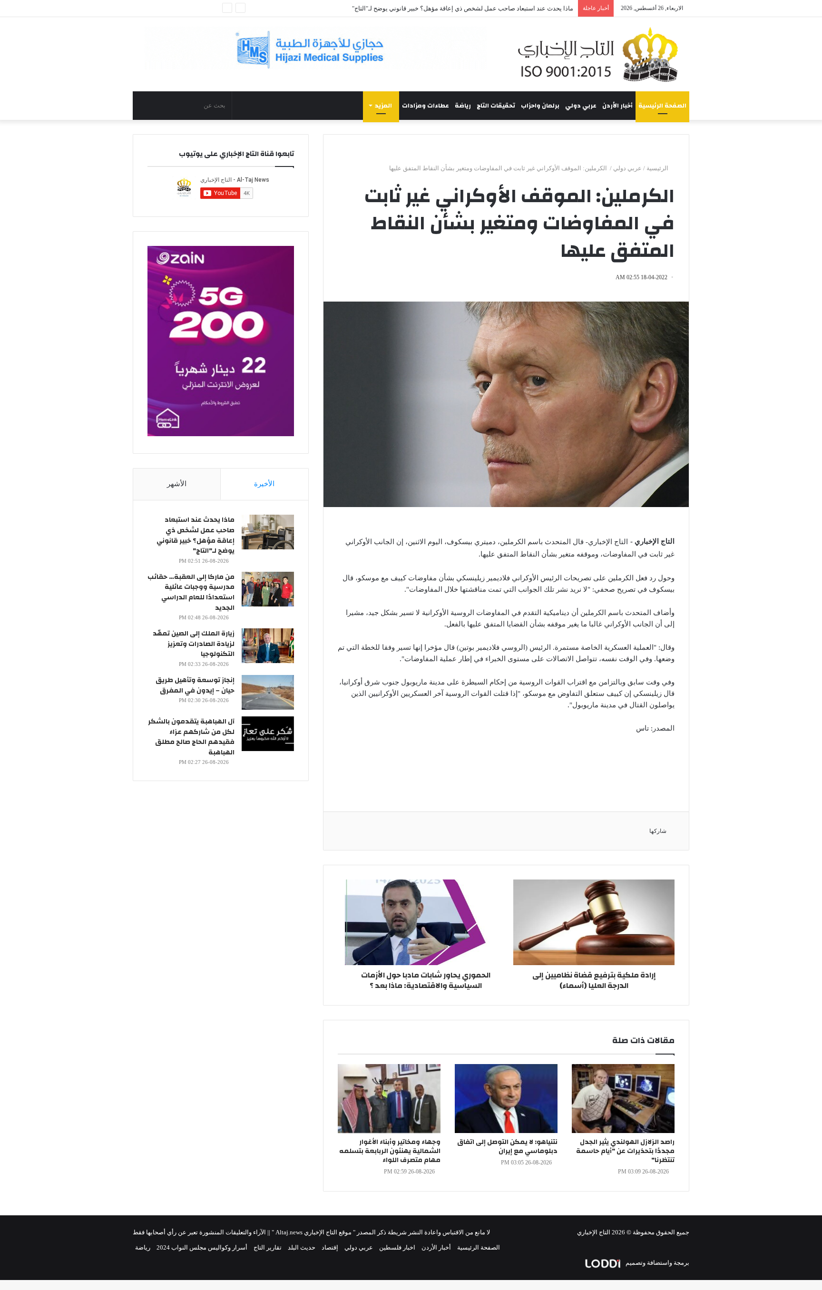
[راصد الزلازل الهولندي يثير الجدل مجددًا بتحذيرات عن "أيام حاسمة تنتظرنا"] (623, 1098)
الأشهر (176, 484)
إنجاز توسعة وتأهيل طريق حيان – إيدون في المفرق (195, 685)
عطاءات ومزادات (425, 105)
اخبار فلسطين (397, 1247)
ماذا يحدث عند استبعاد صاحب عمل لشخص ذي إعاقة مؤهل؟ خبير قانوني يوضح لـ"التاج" (196, 535)
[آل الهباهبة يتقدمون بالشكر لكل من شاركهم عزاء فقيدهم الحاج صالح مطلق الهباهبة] (268, 733)
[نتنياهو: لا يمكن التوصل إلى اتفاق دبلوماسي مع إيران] (506, 1098)
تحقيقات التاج (496, 105)
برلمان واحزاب (540, 105)
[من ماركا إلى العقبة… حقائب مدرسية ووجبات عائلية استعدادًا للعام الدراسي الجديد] (268, 589)
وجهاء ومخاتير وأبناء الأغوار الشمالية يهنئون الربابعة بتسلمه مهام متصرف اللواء (389, 1151)
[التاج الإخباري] (601, 54)
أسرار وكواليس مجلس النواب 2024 (202, 1247)
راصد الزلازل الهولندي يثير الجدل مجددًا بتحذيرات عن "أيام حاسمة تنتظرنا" (625, 1151)
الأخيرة (264, 484)
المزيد (383, 105)
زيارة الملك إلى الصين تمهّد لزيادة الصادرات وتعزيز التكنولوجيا (194, 643)
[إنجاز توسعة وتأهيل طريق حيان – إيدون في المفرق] (268, 692)
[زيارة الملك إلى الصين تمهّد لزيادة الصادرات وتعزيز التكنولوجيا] (268, 645)
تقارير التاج (268, 1247)
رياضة (463, 105)
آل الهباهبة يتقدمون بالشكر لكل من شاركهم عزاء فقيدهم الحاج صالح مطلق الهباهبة (191, 737)
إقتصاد (330, 1247)
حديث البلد (301, 1247)
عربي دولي (581, 105)
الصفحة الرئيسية (662, 105)
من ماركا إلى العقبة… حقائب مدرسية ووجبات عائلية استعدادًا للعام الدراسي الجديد (191, 592)
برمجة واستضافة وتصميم (656, 1262)
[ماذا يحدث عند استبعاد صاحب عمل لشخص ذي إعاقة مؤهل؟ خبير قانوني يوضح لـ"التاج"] (268, 532)
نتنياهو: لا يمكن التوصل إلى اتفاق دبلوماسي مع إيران (507, 1146)
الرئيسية (658, 168)
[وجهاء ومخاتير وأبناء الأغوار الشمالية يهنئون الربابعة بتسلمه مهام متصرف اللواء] (389, 1098)
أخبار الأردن (617, 105)
